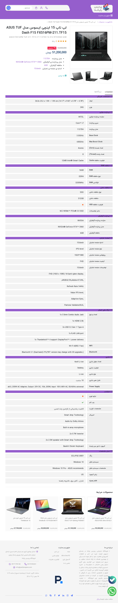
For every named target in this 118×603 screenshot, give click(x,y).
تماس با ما (66, 563)
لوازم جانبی (55, 556)
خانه (68, 552)
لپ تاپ (56, 552)
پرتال (98, 599)
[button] (41, 8)
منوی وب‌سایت (104, 15)
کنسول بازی (66, 559)
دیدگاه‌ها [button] (97, 92)
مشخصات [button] (109, 92)
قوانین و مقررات (54, 559)
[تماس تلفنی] (112, 580)
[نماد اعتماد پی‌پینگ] (58, 581)
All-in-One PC (65, 556)
